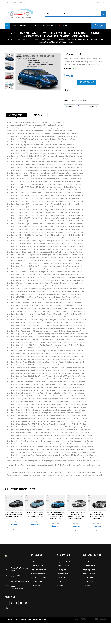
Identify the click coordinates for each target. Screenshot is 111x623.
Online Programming (38, 573)
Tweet (70, 106)
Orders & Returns (89, 573)
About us (60, 585)
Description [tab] (17, 115)
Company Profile (89, 577)
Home (10, 40)
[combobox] (56, 14)
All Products (35, 562)
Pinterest (93, 106)
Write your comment (73, 54)
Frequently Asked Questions (67, 562)
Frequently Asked (89, 570)
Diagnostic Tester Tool (38, 570)
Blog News (86, 585)
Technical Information (23, 40)
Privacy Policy (61, 577)
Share (81, 106)
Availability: (67, 68)
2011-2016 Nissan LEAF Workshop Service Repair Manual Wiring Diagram (34, 514)
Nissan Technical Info (43, 40)
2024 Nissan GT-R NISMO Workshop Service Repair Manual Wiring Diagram (14, 514)
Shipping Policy (62, 570)
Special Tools (35, 585)
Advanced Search (89, 566)
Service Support (88, 581)
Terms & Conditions (63, 566)
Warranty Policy (62, 573)
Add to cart (88, 82)
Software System (37, 581)
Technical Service (37, 566)
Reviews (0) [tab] (39, 115)
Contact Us (60, 581)
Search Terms (88, 562)
